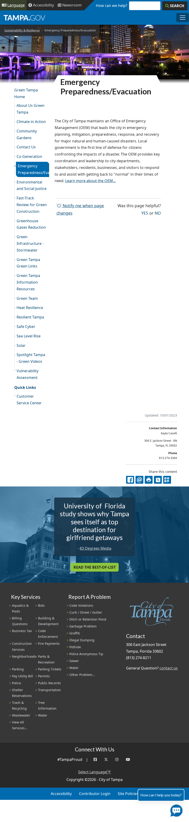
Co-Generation (29, 156)
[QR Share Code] (167, 480)
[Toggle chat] (175, 809)
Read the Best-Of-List (95, 567)
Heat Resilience (30, 307)
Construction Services (22, 646)
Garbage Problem (83, 626)
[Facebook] (95, 759)
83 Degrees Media (95, 548)
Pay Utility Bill (22, 676)
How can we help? (111, 5)
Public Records (49, 683)
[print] (149, 480)
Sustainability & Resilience (22, 30)
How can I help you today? (161, 795)
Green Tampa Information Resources (28, 282)
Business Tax (22, 631)
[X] (158, 480)
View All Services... (19, 725)
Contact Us (26, 147)
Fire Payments (49, 643)
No (158, 213)
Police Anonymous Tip (86, 654)
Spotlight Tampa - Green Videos (31, 358)
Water (42, 715)
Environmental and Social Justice (32, 185)
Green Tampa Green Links (28, 263)
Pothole (75, 647)
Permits (44, 676)
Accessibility (61, 793)
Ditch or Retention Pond (87, 619)
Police (16, 683)
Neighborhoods (24, 656)
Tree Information (47, 705)
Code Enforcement (48, 634)
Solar (21, 345)
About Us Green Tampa (30, 109)
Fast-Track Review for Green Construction (32, 204)
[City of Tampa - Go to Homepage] (24, 17)
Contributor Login (94, 793)
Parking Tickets (49, 669)
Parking (18, 669)
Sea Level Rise (29, 336)
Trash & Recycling (19, 705)
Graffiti (74, 633)
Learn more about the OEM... (90, 180)
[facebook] (130, 480)
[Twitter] (106, 759)
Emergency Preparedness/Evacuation (33, 169)
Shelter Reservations (22, 693)
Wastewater (21, 715)
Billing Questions (20, 621)
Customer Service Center (29, 399)
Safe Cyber (26, 326)
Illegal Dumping (81, 640)
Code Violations (81, 605)
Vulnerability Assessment (27, 374)
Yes (144, 213)
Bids (41, 605)
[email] (139, 480)
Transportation (49, 690)
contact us (168, 668)
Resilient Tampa (30, 317)
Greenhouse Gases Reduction (31, 224)
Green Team (27, 298)
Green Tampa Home (26, 93)
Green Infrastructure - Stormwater (30, 243)
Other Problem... (82, 674)
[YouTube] (128, 759)
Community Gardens (27, 134)
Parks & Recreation (46, 659)
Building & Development (48, 621)
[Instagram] (117, 759)
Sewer (74, 661)
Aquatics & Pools (20, 608)
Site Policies (128, 793)
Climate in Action (31, 121)
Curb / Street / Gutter (85, 612)
